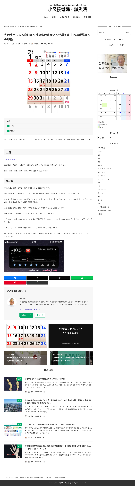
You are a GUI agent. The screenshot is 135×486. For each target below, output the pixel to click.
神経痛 (12, 131)
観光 (99, 203)
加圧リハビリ (102, 176)
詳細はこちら (26, 315)
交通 (99, 186)
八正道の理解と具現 (104, 210)
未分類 (100, 214)
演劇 (99, 183)
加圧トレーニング (103, 179)
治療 (99, 158)
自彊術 (100, 165)
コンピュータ (102, 190)
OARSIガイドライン (104, 169)
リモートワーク (103, 172)
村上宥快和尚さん (103, 207)
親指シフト (101, 193)
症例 (45, 44)
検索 (127, 32)
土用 (12, 126)
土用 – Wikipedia (10, 159)
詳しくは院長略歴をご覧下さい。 (30, 309)
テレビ (100, 197)
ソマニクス (101, 148)
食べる (100, 200)
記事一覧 (40, 315)
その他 (100, 151)
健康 (52, 44)
